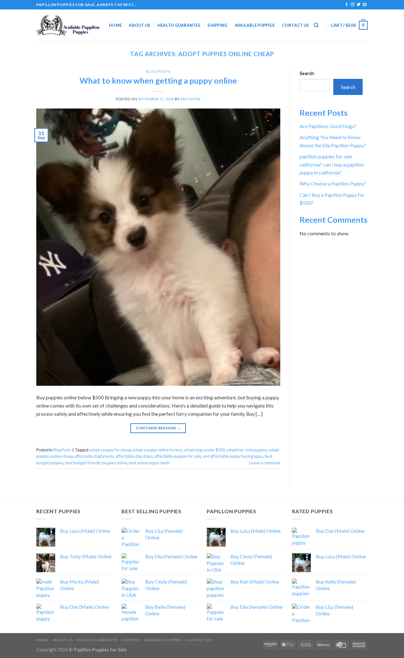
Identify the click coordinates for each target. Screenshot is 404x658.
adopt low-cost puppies (246, 449)
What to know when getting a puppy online (158, 80)
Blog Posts (158, 71)
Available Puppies (255, 25)
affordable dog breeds (94, 456)
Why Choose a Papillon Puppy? (333, 183)
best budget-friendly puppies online (96, 462)
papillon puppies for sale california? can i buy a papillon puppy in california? (332, 164)
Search (307, 73)
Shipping (217, 25)
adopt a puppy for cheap (110, 449)
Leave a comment (264, 462)
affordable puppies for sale (177, 456)
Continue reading (158, 428)
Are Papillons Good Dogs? (328, 126)
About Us (139, 25)
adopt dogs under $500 (204, 449)
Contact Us (295, 25)
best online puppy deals (149, 462)
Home (115, 25)
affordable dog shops (134, 456)
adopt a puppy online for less (157, 449)
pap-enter (190, 99)
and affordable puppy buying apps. (233, 456)
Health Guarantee (178, 25)
